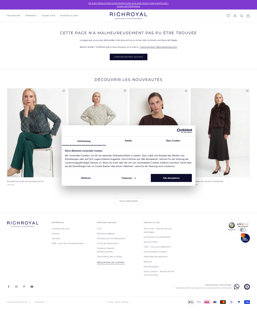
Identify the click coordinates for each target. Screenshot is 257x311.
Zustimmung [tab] (84, 141)
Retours (148, 261)
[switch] (243, 230)
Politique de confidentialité (111, 238)
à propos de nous (61, 228)
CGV (99, 228)
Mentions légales (106, 233)
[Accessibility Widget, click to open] (247, 287)
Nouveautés (14, 16)
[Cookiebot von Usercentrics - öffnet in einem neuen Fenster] (179, 131)
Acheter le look (69, 16)
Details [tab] (128, 140)
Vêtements (31, 16)
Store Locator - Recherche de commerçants (159, 273)
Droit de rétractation (108, 243)
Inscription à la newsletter (157, 237)
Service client (151, 242)
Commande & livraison (155, 251)
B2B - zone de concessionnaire (68, 243)
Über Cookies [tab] (173, 140)
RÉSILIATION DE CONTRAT (111, 262)
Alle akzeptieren (171, 178)
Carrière (56, 238)
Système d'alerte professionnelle (105, 250)
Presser (55, 233)
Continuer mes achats (128, 57)
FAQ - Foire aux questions (157, 246)
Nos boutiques (151, 266)
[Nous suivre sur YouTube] (31, 286)
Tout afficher (128, 201)
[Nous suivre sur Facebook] (8, 286)
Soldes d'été (48, 16)
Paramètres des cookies (109, 256)
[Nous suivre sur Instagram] (16, 286)
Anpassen (127, 178)
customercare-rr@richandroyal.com (158, 47)
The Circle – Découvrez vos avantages (157, 230)
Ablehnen (86, 178)
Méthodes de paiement (156, 256)
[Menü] (248, 223)
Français (40, 302)
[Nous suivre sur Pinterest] (24, 286)
